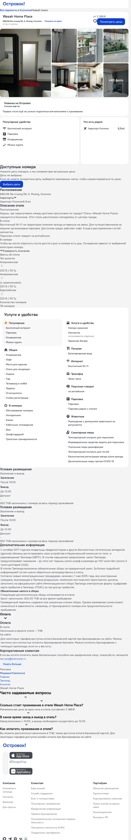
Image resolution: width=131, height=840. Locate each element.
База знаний (38, 788)
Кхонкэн (5, 684)
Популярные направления (45, 803)
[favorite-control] (95, 21)
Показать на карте (53, 21)
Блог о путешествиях (42, 798)
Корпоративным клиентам (107, 798)
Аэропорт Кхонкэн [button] (11, 201)
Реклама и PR (100, 817)
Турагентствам (101, 793)
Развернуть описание (16, 250)
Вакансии (8, 801)
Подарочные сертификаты (45, 832)
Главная (4, 676)
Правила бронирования (44, 813)
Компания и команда (9, 790)
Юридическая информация (46, 808)
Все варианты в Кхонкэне (16, 10)
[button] (25, 63)
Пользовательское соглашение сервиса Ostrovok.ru (53, 820)
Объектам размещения (106, 788)
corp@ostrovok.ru (15, 658)
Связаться (18, 673)
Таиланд (5, 680)
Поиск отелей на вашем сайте (106, 805)
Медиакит (6, 673)
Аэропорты (7, 197)
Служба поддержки (42, 793)
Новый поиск (40, 10)
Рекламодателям (102, 812)
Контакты (8, 796)
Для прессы (9, 807)
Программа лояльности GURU (47, 827)
